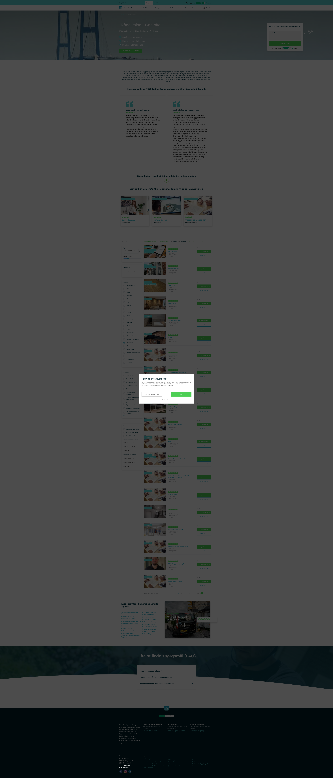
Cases (194, 760)
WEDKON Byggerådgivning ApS (176, 564)
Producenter (195, 762)
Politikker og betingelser (174, 760)
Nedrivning (130, 325)
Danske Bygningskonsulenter (131, 404)
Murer (129, 305)
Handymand (130, 332)
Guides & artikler (196, 758)
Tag (128, 302)
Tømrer (129, 312)
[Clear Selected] (139, 251)
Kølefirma (130, 356)
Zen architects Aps (143, 110)
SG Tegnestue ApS (192, 110)
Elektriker (129, 322)
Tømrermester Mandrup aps (175, 320)
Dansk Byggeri (130, 375)
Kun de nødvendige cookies (152, 394)
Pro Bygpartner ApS (173, 268)
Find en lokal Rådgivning (130, 50)
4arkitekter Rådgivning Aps (175, 407)
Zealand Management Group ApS (177, 458)
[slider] (132, 258)
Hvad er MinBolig (148, 767)
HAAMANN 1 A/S (172, 494)
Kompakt (174, 241)
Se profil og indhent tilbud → (176, 625)
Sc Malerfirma (172, 337)
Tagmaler (129, 362)
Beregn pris (158, 8)
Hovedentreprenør (132, 336)
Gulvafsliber (130, 349)
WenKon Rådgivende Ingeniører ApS (178, 546)
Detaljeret (182, 241)
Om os (187, 8)
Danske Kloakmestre (131, 385)
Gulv (128, 292)
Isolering (129, 295)
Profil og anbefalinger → (204, 251)
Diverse (129, 346)
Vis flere (125, 365)
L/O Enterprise (172, 286)
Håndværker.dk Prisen (132, 432)
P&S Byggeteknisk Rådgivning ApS (177, 372)
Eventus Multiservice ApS (175, 581)
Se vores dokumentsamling (199, 765)
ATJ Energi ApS (172, 303)
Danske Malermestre (131, 382)
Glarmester (130, 289)
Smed (129, 309)
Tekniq (127, 389)
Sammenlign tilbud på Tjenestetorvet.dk (174, 766)
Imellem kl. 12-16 (130, 447)
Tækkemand (130, 359)
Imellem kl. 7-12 (129, 442)
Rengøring (130, 319)
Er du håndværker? (149, 760)
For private (149, 3)
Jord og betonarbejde (133, 339)
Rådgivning (130, 342)
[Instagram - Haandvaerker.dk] (126, 772)
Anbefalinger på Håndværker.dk (152, 762)
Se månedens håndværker (151, 764)
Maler (128, 299)
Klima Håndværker (131, 436)
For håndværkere (158, 3)
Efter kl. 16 (128, 451)
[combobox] (132, 251)
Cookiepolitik (171, 762)
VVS (128, 329)
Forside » (122, 14)
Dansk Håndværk (130, 379)
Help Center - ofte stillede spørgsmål (154, 765)
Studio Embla (171, 441)
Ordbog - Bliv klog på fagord (200, 764)
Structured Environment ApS (175, 529)
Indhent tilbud (169, 8)
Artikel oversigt (172, 764)
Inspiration (179, 8)
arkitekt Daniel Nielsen (174, 512)
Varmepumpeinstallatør (133, 352)
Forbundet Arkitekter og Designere (132, 412)
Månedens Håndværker (132, 429)
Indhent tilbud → (204, 255)
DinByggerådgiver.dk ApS (175, 424)
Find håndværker (147, 8)
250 (198, 593)
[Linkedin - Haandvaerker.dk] (130, 772)
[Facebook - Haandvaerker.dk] (121, 772)
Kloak (128, 315)
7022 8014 (125, 765)
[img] (199, 8)
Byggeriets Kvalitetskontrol (133, 408)
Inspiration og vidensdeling (151, 758)
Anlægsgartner (131, 285)
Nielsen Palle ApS (173, 355)
